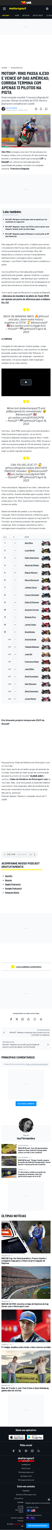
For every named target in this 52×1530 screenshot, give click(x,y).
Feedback (26, 1491)
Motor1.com (26, 1468)
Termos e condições (18, 1518)
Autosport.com (26, 1476)
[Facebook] (11, 1019)
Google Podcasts (13, 888)
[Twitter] (16, 1019)
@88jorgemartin (15, 411)
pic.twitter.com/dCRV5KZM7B (26, 417)
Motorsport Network (21, 1524)
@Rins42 (43, 316)
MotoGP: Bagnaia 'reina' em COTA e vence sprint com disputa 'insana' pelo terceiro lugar (27, 227)
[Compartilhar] (36, 108)
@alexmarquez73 (29, 408)
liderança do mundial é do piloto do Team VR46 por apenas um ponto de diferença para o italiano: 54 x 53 (25, 299)
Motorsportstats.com (26, 1480)
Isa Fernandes (11, 108)
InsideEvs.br (26, 1464)
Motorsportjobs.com (26, 1472)
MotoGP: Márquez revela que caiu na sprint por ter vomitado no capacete (26, 220)
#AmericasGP (39, 322)
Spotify (8, 876)
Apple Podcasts (13, 884)
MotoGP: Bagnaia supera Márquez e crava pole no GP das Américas (27, 235)
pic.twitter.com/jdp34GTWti (28, 474)
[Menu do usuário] (47, 8)
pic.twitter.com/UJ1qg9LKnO (28, 325)
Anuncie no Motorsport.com (26, 1494)
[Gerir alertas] (41, 1019)
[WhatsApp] (22, 1019)
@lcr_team (20, 319)
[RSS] (38, 1450)
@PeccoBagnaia (15, 467)
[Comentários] (47, 108)
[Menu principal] (4, 9)
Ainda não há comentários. (26, 1064)
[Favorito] (40, 108)
